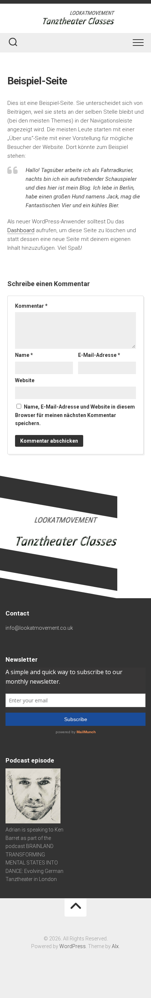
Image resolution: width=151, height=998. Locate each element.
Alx (115, 946)
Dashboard (20, 230)
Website (24, 380)
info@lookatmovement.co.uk (39, 628)
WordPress (72, 946)
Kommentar (31, 306)
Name (24, 355)
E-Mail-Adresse (99, 355)
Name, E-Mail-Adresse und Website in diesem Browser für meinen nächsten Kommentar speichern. (75, 415)
